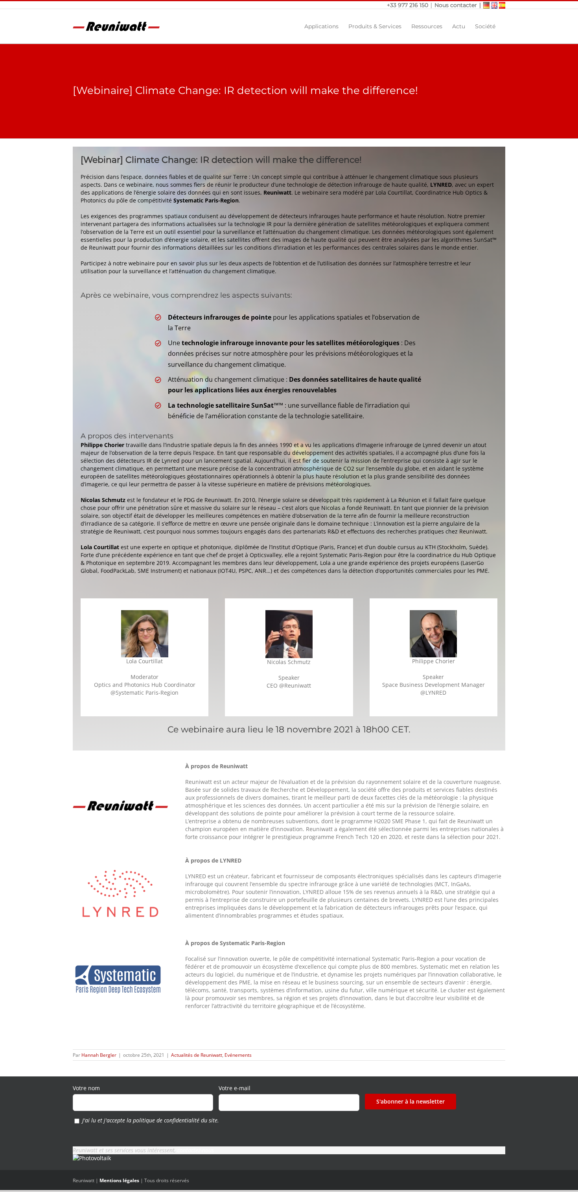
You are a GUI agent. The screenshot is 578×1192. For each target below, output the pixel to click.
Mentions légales (119, 1180)
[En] (494, 5)
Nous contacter (455, 5)
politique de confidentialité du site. (176, 1120)
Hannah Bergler (98, 1055)
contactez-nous (195, 1150)
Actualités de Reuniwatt (196, 1055)
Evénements (238, 1055)
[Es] (502, 5)
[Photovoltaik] (92, 1158)
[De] (486, 5)
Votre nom (86, 1088)
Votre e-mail (234, 1088)
